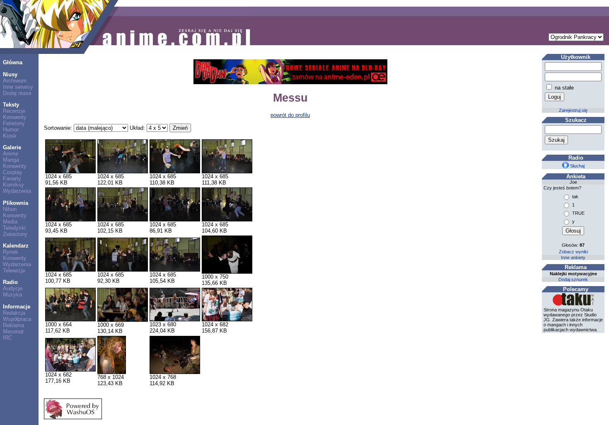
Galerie (12, 147)
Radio (10, 282)
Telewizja (14, 270)
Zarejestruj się (573, 110)
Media (10, 222)
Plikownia (15, 203)
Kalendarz (16, 246)
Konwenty (15, 117)
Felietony (14, 123)
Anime (10, 154)
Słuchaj (577, 165)
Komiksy (13, 185)
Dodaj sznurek (573, 279)
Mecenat (13, 331)
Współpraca (17, 319)
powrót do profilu (290, 115)
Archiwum (15, 81)
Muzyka (12, 294)
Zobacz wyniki (573, 251)
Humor (11, 129)
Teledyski (14, 228)
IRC (7, 338)
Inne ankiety (573, 257)
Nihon (10, 209)
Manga (11, 160)
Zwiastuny (15, 234)
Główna (12, 62)
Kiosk (10, 136)
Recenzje (14, 111)
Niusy (10, 74)
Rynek (10, 252)
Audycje (12, 288)
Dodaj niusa (17, 93)
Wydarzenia (17, 191)
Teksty (11, 105)
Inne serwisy (18, 87)
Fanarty (12, 178)
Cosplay (12, 172)
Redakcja (14, 313)
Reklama (13, 325)
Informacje (16, 307)
